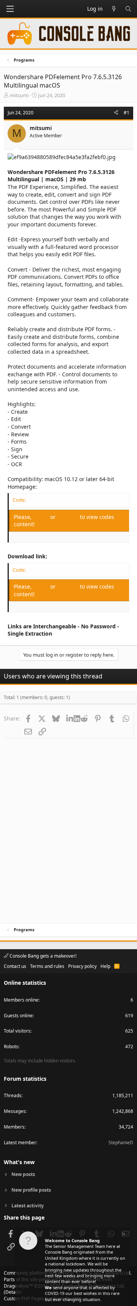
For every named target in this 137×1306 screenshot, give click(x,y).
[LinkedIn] (69, 718)
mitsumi (19, 95)
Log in (41, 516)
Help (105, 966)
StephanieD (120, 1142)
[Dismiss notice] (123, 1235)
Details (12, 1292)
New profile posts (31, 1190)
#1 (126, 112)
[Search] (128, 8)
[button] (10, 9)
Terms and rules (47, 966)
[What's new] (114, 8)
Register (68, 516)
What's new (19, 1162)
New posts (23, 1174)
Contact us (15, 966)
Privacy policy (82, 966)
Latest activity (27, 1205)
